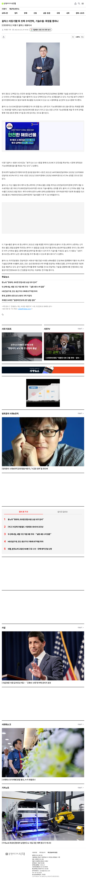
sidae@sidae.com (24, 309)
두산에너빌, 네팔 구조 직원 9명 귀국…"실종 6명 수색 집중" (23, 286)
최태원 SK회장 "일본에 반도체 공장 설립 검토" (19, 300)
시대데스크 (6, 724)
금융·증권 (46, 13)
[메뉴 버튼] (82, 3)
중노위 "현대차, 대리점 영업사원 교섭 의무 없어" (19, 282)
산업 (35, 13)
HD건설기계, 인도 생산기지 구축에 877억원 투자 (19, 291)
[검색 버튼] (79, 3)
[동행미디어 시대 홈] (9, 4)
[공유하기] (75, 3)
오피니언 (5, 13)
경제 (25, 13)
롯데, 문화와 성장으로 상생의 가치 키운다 (17, 295)
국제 (58, 13)
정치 (15, 13)
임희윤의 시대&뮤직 (10, 413)
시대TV (47, 328)
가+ (82, 37)
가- (73, 37)
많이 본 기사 (23, 511)
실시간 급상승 (62, 511)
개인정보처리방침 (52, 852)
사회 (67, 13)
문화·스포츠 (80, 13)
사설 (3, 627)
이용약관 (34, 852)
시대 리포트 (7, 328)
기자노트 (5, 787)
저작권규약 (42, 852)
